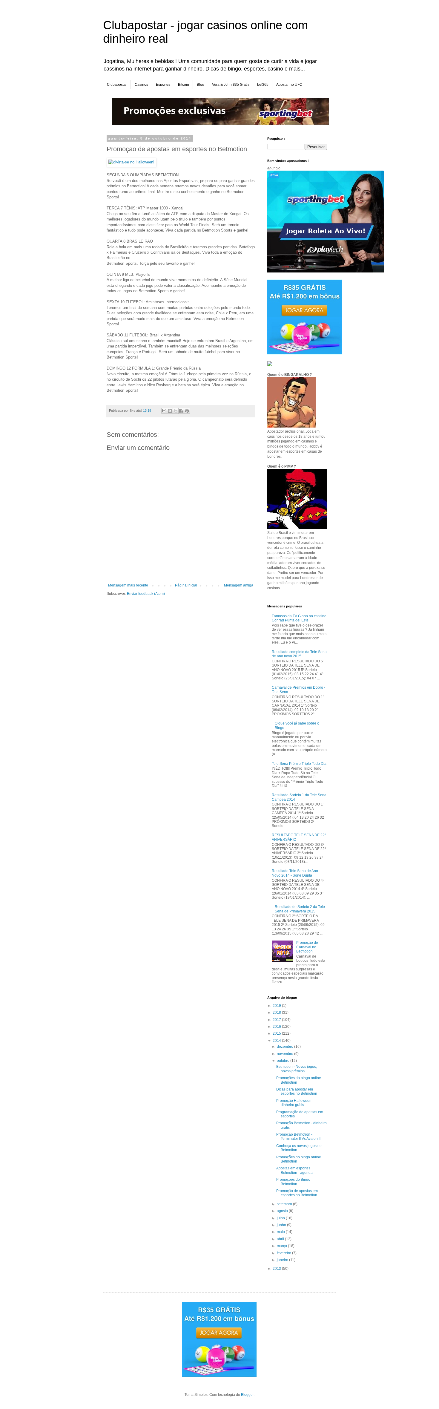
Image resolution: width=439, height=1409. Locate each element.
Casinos (141, 84)
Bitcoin (183, 84)
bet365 (262, 84)
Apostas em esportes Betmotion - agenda (294, 1170)
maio (281, 1232)
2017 (277, 1020)
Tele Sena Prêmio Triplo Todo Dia (299, 764)
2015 (277, 1033)
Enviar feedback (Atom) (146, 594)
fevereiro (284, 1253)
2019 (277, 1006)
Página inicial (186, 585)
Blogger (247, 1395)
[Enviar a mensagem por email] (164, 411)
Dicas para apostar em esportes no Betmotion (296, 1091)
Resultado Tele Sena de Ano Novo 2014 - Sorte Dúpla (295, 873)
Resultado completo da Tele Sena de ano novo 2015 (299, 654)
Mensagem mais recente (128, 585)
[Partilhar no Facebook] (181, 411)
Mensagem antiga (238, 585)
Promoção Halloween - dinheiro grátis (295, 1103)
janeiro (283, 1260)
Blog (200, 84)
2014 (277, 1041)
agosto (283, 1211)
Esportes (163, 84)
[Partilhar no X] (176, 411)
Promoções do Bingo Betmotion (293, 1181)
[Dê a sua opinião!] (170, 411)
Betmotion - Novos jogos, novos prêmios (296, 1069)
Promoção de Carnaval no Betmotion (307, 947)
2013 (277, 1268)
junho (282, 1225)
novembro (285, 1054)
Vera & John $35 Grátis (230, 84)
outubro (283, 1061)
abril (281, 1239)
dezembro (285, 1047)
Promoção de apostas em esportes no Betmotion (297, 1193)
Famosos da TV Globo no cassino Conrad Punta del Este (299, 618)
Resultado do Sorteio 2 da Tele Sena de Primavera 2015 (300, 909)
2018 (277, 1012)
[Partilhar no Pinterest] (187, 411)
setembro (285, 1204)
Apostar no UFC (289, 84)
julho (281, 1218)
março (282, 1246)
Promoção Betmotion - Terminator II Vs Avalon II (298, 1136)
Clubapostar (117, 84)
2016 (277, 1026)
